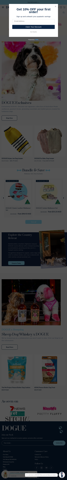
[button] (62, 475)
